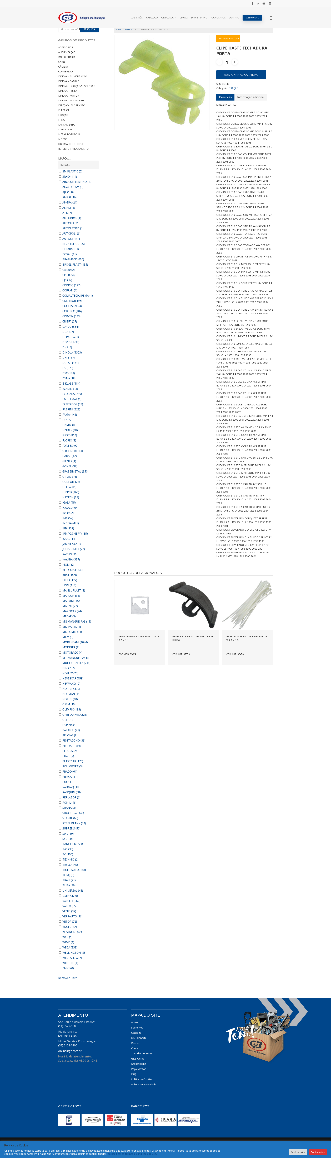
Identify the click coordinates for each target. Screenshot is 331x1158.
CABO (61, 61)
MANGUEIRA (65, 129)
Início (118, 29)
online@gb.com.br (70, 1051)
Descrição (225, 97)
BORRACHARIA (66, 57)
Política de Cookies (141, 1079)
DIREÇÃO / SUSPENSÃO (71, 105)
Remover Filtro (67, 978)
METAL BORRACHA (69, 134)
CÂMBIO (63, 66)
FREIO (61, 119)
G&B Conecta (168, 18)
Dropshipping (199, 18)
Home (134, 1022)
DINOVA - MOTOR (68, 95)
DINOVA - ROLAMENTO (71, 100)
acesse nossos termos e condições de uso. (132, 1153)
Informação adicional (250, 97)
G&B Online (252, 18)
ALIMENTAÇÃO (67, 52)
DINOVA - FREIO (67, 90)
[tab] (225, 97)
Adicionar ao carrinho (241, 75)
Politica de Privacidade (143, 1084)
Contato (234, 18)
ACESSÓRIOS (65, 47)
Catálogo (152, 18)
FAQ (133, 1074)
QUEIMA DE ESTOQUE (71, 144)
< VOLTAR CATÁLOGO (228, 38)
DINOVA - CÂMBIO (68, 81)
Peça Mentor (218, 18)
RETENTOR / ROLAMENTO (73, 148)
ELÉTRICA (63, 110)
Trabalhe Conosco (141, 1053)
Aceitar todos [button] (318, 1152)
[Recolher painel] (69, 159)
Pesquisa (89, 29)
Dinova (184, 18)
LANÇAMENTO (66, 124)
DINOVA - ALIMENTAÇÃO (72, 76)
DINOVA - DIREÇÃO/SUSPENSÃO (76, 86)
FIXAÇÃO (63, 115)
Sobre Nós (137, 18)
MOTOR (62, 139)
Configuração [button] (298, 1152)
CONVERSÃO (65, 71)
